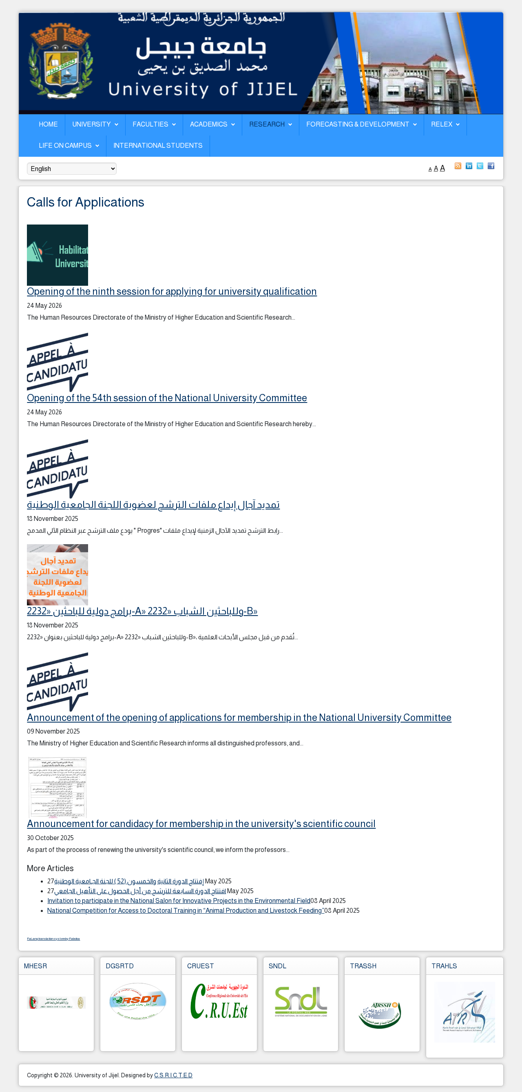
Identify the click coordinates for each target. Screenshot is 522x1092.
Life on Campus (65, 145)
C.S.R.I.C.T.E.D (173, 1075)
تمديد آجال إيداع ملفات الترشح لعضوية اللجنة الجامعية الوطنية (153, 504)
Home (48, 124)
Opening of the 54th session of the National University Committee (167, 397)
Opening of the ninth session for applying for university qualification (172, 291)
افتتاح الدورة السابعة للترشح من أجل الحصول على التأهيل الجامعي (140, 890)
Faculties (150, 124)
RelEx (441, 124)
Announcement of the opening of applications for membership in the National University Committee (239, 717)
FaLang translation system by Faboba (53, 939)
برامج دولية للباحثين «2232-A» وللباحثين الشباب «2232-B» (142, 610)
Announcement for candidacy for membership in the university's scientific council (201, 823)
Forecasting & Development (357, 124)
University (91, 124)
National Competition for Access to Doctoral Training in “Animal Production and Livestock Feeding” (185, 910)
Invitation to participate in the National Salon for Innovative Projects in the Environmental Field (178, 900)
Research (267, 124)
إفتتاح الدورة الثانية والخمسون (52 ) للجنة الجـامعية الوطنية (129, 881)
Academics (209, 124)
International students (158, 145)
